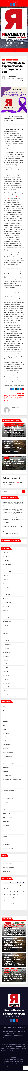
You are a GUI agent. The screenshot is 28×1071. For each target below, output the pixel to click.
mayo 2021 (5, 667)
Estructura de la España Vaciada (8, 1063)
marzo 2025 (6, 583)
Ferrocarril (5, 771)
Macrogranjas (6, 783)
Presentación (19, 1066)
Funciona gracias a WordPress (10, 1027)
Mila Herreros (12, 76)
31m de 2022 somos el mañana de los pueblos (13, 1035)
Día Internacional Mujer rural (10, 763)
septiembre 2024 (7, 602)
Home (3, 1031)
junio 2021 (5, 664)
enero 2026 (6, 560)
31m (4, 710)
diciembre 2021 (7, 644)
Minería (4, 794)
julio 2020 (5, 690)
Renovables (6, 825)
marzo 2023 (6, 614)
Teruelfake (16, 1068)
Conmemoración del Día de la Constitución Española (9, 398)
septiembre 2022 (7, 621)
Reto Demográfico (7, 829)
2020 (19, 1031)
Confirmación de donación (14, 1055)
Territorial (20, 425)
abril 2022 (5, 637)
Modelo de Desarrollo (8, 798)
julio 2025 (5, 575)
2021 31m (12, 1033)
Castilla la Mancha (7, 737)
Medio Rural (18, 80)
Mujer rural (5, 802)
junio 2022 (5, 629)
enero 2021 (6, 679)
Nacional (5, 806)
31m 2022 (18, 1033)
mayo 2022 (5, 633)
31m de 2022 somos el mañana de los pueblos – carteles (13, 1044)
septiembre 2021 (7, 652)
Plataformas (6, 821)
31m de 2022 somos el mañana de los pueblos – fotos (13, 1046)
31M (4, 706)
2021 (8, 1033)
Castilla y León (6, 740)
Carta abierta (6, 733)
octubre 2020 (6, 687)
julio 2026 (5, 552)
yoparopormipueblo (8, 848)
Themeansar (14, 1029)
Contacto (22, 1055)
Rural (15, 425)
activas (4, 717)
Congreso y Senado (8, 752)
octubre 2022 (6, 618)
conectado (16, 482)
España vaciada (10, 80)
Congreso (5, 748)
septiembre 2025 (7, 571)
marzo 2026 (6, 556)
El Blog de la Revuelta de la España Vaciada (13, 1059)
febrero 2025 (6, 587)
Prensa (13, 1066)
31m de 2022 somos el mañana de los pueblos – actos (13, 1042)
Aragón (4, 725)
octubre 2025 (6, 568)
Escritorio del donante (8, 1061)
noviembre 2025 (7, 564)
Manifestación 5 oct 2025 (9, 790)
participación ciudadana (9, 809)
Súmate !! (11, 1068)
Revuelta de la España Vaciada (14, 41)
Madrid (4, 786)
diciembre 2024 (7, 591)
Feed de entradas (7, 863)
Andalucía (5, 721)
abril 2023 (5, 610)
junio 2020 (5, 694)
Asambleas (5, 729)
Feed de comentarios (8, 867)
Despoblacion (6, 760)
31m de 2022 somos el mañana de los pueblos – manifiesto (13, 1048)
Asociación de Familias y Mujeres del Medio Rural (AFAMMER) (13, 196)
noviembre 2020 (7, 683)
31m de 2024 (5, 1055)
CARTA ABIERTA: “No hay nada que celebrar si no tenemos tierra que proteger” (14, 462)
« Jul (4, 908)
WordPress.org (6, 871)
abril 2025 (5, 579)
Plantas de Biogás (7, 817)
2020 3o (23, 1031)
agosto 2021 (6, 656)
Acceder (5, 860)
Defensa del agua (7, 756)
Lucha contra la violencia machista (12, 779)
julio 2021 (5, 660)
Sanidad (5, 836)
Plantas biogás (6, 813)
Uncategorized (6, 844)
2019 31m (11, 1031)
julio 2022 (5, 625)
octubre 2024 (6, 598)
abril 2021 (5, 671)
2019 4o (15, 1031)
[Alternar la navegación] (15, 50)
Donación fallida (13, 1057)
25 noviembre (20, 78)
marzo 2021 (6, 675)
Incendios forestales (8, 425)
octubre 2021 (6, 648)
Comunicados (9, 59)
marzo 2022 (6, 641)
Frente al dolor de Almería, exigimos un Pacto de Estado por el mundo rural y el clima (13, 429)
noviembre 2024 (7, 594)
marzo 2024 (6, 606)
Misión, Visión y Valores (6, 1066)
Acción (3, 59)
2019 (7, 1031)
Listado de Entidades (20, 1063)
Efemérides (15, 59)
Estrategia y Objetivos (18, 1061)
